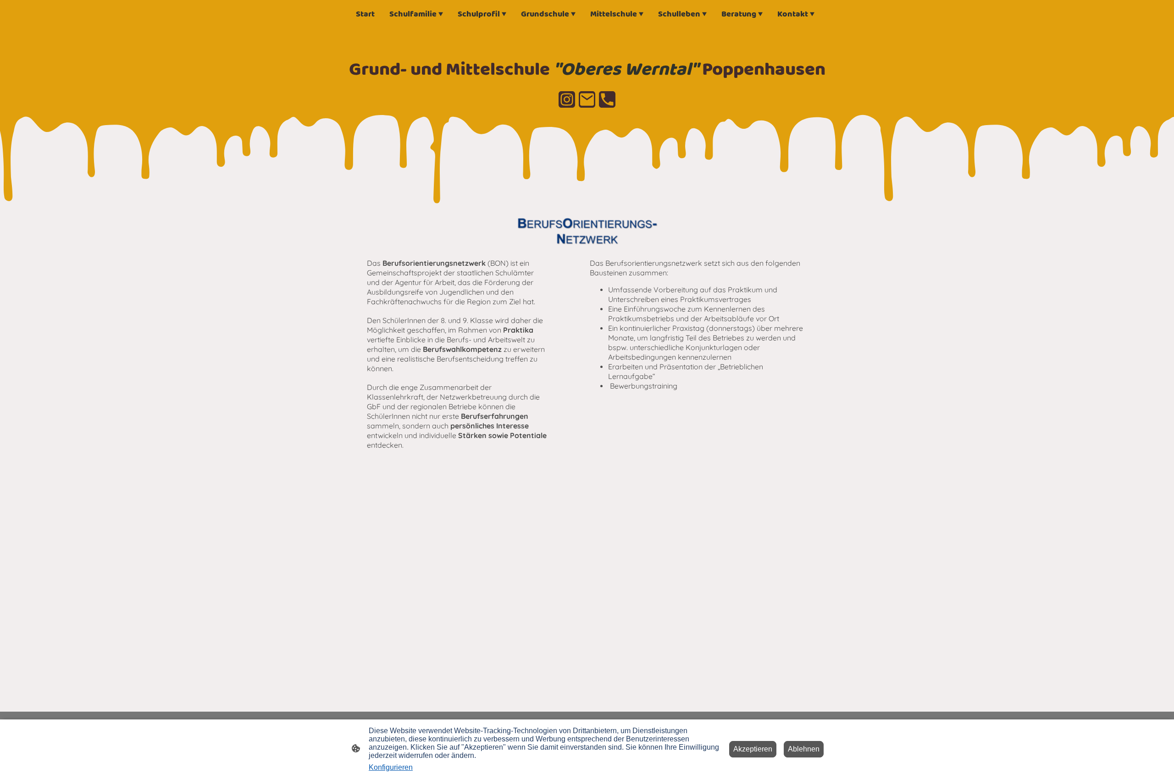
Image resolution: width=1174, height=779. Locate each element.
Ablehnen (804, 749)
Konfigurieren (391, 767)
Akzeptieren (752, 749)
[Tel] (607, 99)
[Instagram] (567, 99)
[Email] (587, 99)
